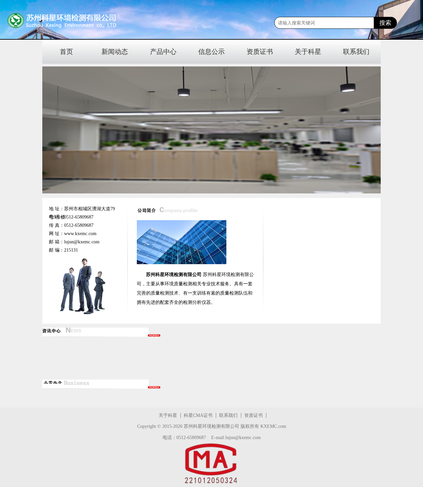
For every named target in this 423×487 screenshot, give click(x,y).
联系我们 (356, 51)
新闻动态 (114, 51)
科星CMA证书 (198, 415)
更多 (154, 335)
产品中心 (163, 51)
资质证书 (260, 51)
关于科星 (308, 51)
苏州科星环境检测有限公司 (211, 426)
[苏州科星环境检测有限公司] (46, 21)
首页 (66, 51)
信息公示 (211, 51)
